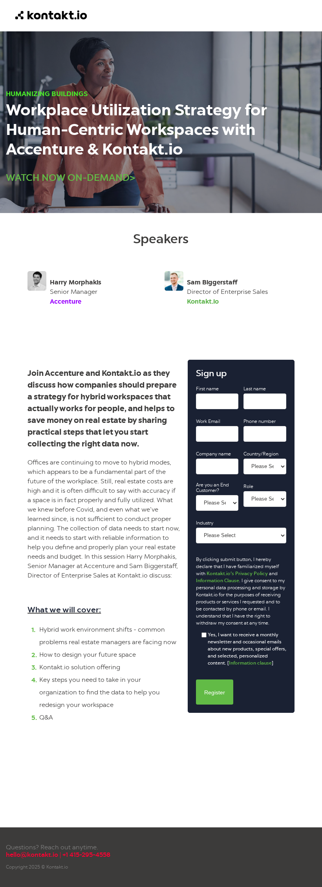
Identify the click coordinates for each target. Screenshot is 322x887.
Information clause (250, 663)
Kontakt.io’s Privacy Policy (237, 573)
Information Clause (217, 580)
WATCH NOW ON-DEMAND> (70, 177)
